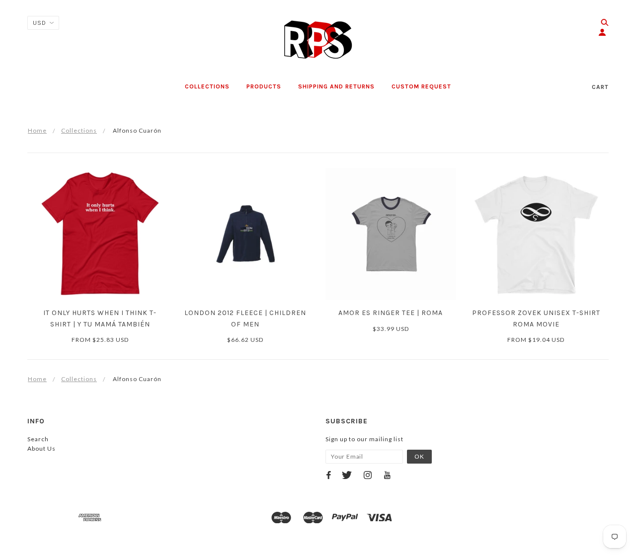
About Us (41, 448)
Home (37, 130)
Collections (79, 130)
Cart (600, 86)
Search (38, 439)
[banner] (318, 40)
